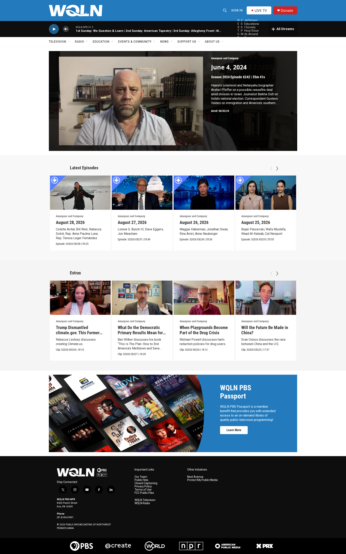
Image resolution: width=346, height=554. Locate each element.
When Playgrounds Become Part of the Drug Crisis (204, 330)
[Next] (277, 169)
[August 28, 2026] (80, 193)
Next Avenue (195, 476)
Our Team (141, 476)
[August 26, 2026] (204, 193)
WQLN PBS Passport (235, 392)
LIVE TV (260, 10)
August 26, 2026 (194, 222)
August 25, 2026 (255, 222)
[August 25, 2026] (265, 193)
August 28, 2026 (70, 222)
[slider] (72, 29)
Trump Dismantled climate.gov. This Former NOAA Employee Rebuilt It (79, 332)
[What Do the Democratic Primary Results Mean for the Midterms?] (142, 298)
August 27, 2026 (132, 222)
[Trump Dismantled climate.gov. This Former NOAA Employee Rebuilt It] (80, 298)
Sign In (237, 10)
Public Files (141, 480)
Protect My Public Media (202, 480)
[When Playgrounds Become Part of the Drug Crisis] (204, 298)
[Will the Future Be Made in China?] (265, 298)
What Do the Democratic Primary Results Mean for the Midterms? (140, 332)
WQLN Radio (142, 503)
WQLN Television (145, 500)
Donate (287, 10)
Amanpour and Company (224, 58)
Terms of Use (143, 489)
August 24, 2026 (317, 222)
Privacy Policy (143, 486)
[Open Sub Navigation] (69, 41)
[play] (54, 29)
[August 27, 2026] (142, 193)
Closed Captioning (146, 483)
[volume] (65, 29)
